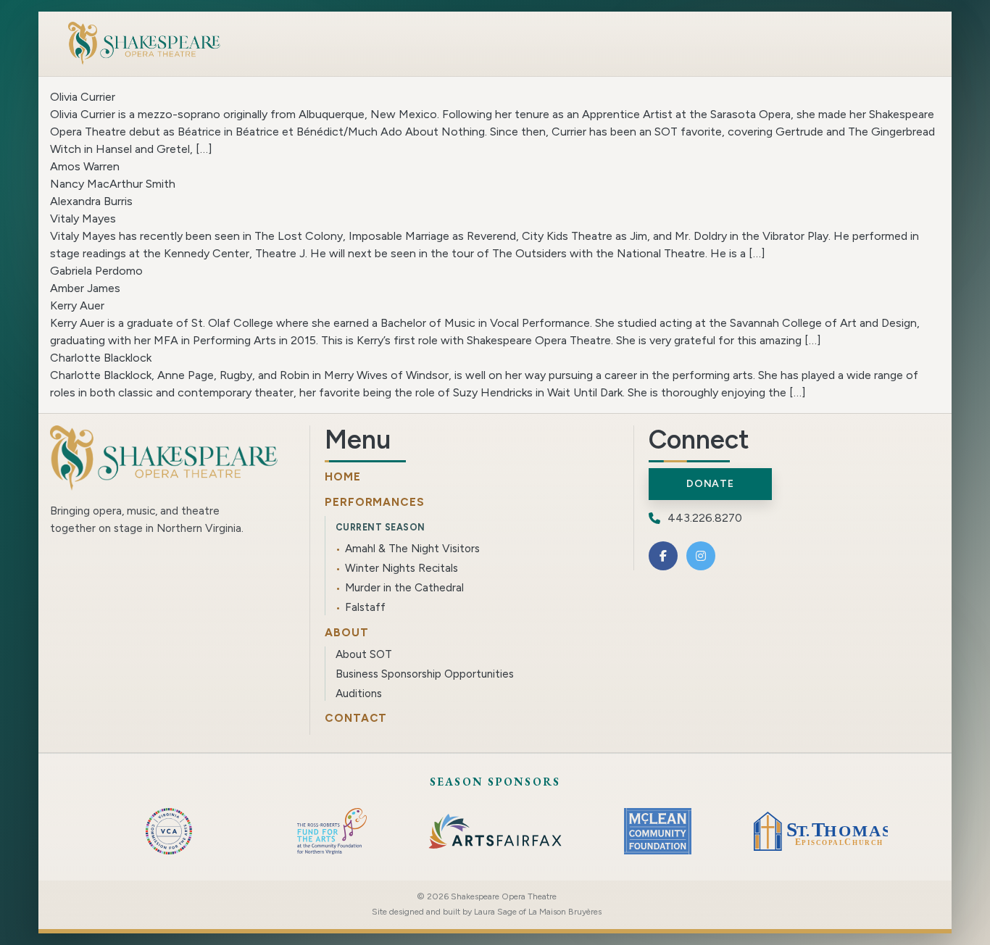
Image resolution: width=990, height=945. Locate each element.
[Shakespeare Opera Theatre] (144, 43)
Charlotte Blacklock (100, 358)
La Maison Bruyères (565, 912)
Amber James (85, 288)
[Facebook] (663, 555)
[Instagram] (700, 555)
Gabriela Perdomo (96, 271)
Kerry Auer (77, 305)
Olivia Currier (82, 97)
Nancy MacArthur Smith (112, 184)
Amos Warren (85, 166)
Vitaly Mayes (83, 218)
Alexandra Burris (91, 201)
